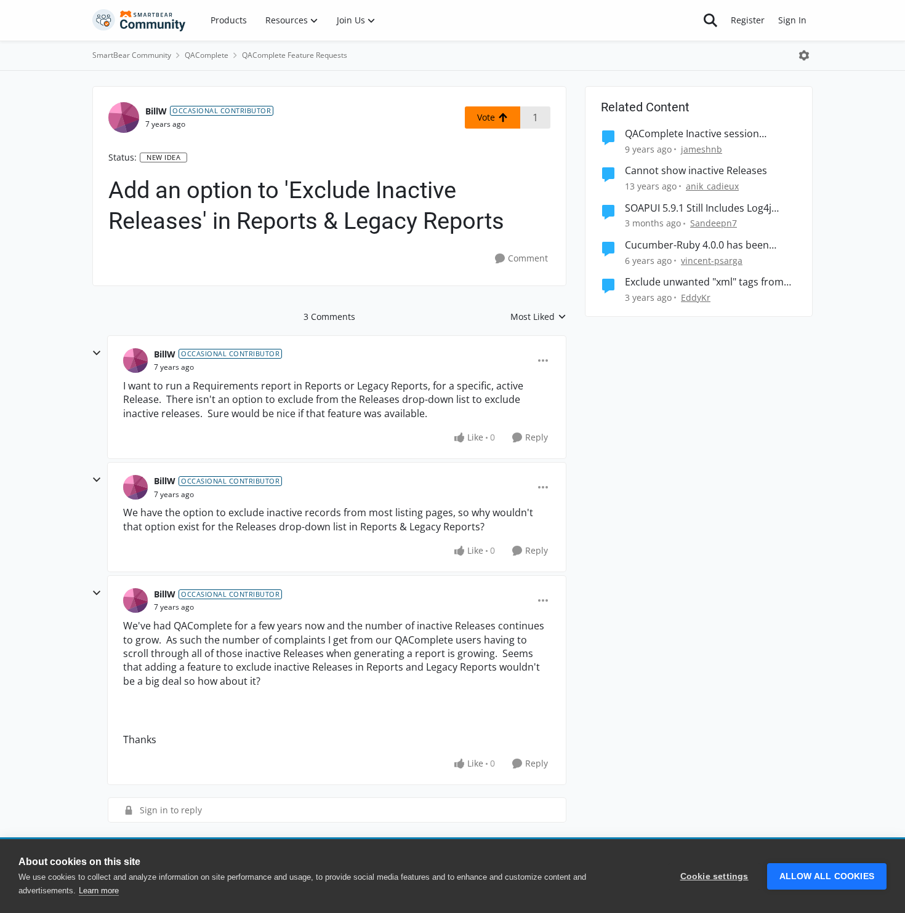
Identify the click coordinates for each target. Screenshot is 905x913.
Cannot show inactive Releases (696, 170)
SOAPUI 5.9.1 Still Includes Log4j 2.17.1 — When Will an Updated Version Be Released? (698, 208)
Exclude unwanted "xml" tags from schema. (704, 282)
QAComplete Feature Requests (294, 55)
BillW (156, 111)
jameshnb (701, 149)
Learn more (99, 890)
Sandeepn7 (713, 223)
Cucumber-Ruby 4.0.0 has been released (697, 245)
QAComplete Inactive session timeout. (692, 133)
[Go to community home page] (139, 20)
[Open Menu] (804, 55)
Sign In (792, 20)
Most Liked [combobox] (538, 317)
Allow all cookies (826, 876)
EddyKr (695, 297)
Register (748, 20)
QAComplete (206, 55)
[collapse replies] (96, 353)
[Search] (710, 20)
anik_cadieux (712, 186)
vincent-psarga (711, 260)
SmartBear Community (131, 55)
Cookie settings (714, 876)
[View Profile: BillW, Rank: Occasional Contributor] (123, 117)
